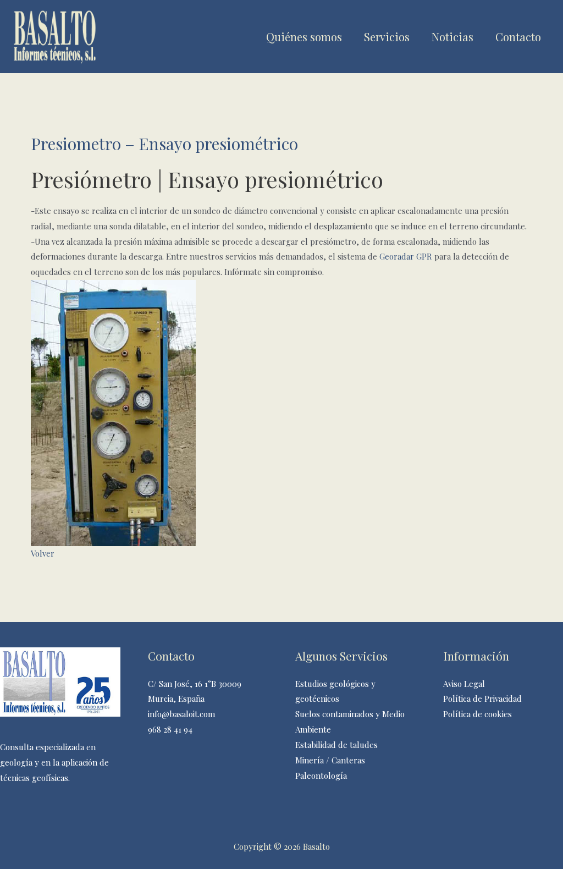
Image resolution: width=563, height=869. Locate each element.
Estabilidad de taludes (336, 744)
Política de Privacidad (482, 698)
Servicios (387, 36)
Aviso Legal (464, 683)
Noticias (452, 36)
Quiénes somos (304, 36)
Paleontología (321, 775)
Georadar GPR (405, 256)
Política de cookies (477, 713)
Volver (42, 553)
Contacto (518, 36)
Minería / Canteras (330, 760)
